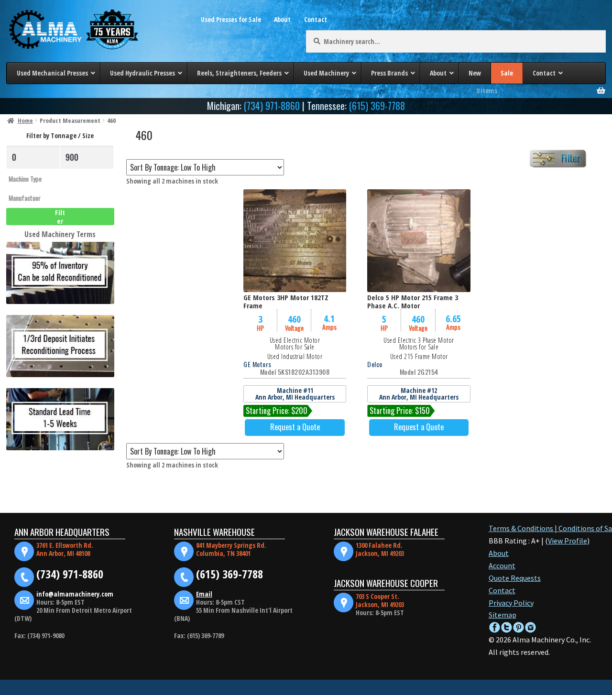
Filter (60, 216)
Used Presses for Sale (231, 19)
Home (25, 120)
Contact (315, 19)
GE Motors (257, 364)
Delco (374, 364)
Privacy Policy (511, 603)
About (282, 19)
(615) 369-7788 (377, 105)
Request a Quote (295, 427)
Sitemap (502, 614)
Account (502, 565)
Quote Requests (515, 578)
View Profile (567, 540)
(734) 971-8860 (272, 105)
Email (204, 593)
